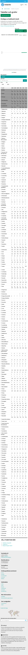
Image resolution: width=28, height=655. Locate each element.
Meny (26, 4)
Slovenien (4, 453)
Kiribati (3, 291)
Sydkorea (4, 471)
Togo (3, 490)
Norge (3, 384)
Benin (3, 145)
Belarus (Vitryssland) (4, 139)
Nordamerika (5, 100)
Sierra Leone (4, 446)
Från (2, 82)
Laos (3, 308)
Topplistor (5, 544)
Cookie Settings (4, 608)
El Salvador (4, 195)
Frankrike (4, 215)
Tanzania (4, 482)
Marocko (4, 339)
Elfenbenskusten (5, 197)
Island (3, 258)
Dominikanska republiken (4, 186)
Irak (3, 251)
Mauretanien (4, 343)
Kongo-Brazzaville (6, 296)
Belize (3, 143)
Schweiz (3, 438)
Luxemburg (4, 325)
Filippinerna (4, 211)
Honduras (4, 244)
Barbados (4, 136)
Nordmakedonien (5, 382)
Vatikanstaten (5, 523)
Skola (2, 604)
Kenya (3, 284)
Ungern (3, 511)
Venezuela (4, 525)
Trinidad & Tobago (6, 494)
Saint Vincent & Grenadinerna (5, 424)
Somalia (3, 455)
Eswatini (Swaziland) (3, 204)
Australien (4, 125)
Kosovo (3, 300)
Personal (3, 577)
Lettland (4, 312)
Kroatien (4, 302)
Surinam (4, 465)
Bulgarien (4, 161)
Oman (3, 388)
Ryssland (4, 415)
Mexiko (3, 348)
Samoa (3, 429)
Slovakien (4, 451)
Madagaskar (4, 327)
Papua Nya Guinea (6, 399)
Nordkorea (4, 380)
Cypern (3, 177)
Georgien (4, 225)
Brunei (3, 159)
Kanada (3, 278)
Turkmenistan (5, 501)
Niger (3, 376)
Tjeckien (4, 488)
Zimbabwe (4, 531)
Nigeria (3, 378)
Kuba (3, 304)
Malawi (3, 329)
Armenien (4, 123)
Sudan (3, 463)
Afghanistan (4, 109)
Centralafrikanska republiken (5, 168)
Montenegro (4, 361)
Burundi (3, 166)
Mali (3, 335)
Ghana (3, 227)
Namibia (3, 366)
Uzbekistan (4, 518)
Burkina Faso (4, 163)
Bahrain (3, 132)
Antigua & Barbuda (6, 119)
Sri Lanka (4, 459)
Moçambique (4, 353)
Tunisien (4, 496)
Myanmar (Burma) (6, 363)
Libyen (3, 318)
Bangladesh (4, 134)
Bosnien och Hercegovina (4, 153)
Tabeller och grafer (7, 543)
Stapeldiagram (19, 30)
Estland (3, 201)
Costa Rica (4, 175)
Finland (3, 213)
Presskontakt (4, 575)
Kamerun (4, 276)
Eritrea (3, 199)
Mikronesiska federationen (4, 350)
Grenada (4, 231)
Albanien (4, 111)
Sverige (3, 467)
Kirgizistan (4, 289)
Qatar (3, 409)
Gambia (3, 223)
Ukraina (3, 509)
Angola (3, 117)
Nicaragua (4, 374)
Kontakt (2, 574)
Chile (3, 171)
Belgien (3, 141)
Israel (3, 260)
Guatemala (4, 233)
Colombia (4, 173)
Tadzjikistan (4, 478)
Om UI (2, 572)
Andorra (3, 115)
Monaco (3, 357)
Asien (3, 93)
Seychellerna (5, 444)
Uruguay (4, 513)
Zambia (3, 529)
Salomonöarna (5, 426)
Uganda (3, 507)
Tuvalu (3, 503)
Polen (3, 405)
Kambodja (4, 273)
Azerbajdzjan (5, 128)
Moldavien (4, 355)
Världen (3, 76)
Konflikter (3, 596)
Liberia (3, 316)
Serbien (3, 442)
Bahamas (4, 130)
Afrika (3, 90)
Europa (3, 96)
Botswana (4, 155)
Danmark (4, 179)
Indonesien (4, 249)
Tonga (3, 492)
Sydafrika (4, 469)
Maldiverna (4, 333)
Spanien (3, 457)
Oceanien (4, 103)
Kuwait (3, 306)
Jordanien (4, 271)
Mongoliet (4, 359)
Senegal (3, 440)
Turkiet (3, 498)
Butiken (2, 578)
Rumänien (4, 411)
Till (6, 82)
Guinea (3, 235)
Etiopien (4, 207)
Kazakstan (4, 282)
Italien (3, 262)
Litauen (3, 323)
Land (3, 87)
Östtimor (4, 535)
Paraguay (4, 401)
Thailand (4, 486)
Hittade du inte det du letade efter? (8, 618)
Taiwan (3, 480)
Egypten (4, 191)
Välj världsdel (3, 74)
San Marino (4, 431)
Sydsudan (4, 473)
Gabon (3, 221)
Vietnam (4, 527)
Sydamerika (4, 105)
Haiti (3, 242)
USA (3, 515)
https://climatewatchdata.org (7, 26)
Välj (25, 1)
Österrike (4, 533)
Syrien (3, 476)
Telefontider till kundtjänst (6, 557)
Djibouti (3, 181)
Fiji (2, 209)
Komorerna (4, 294)
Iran (3, 253)
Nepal (3, 372)
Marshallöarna (5, 341)
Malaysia (4, 331)
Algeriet (3, 113)
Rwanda (3, 413)
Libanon (3, 314)
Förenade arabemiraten (4, 218)
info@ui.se (6, 556)
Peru (3, 403)
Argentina (4, 121)
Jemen (3, 269)
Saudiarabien (5, 436)
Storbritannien (5, 461)
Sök (22, 4)
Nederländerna (5, 370)
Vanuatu (3, 521)
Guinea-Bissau (5, 238)
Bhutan (3, 148)
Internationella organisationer (7, 598)
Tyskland (4, 505)
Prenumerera (3, 603)
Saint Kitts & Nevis (6, 419)
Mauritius (4, 345)
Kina (3, 286)
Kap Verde (4, 280)
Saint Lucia (4, 421)
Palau (3, 392)
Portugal (4, 407)
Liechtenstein (5, 320)
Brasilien (4, 157)
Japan (3, 266)
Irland (3, 255)
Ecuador (4, 189)
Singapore (4, 449)
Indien (3, 246)
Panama (3, 397)
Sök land (2, 78)
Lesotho (4, 310)
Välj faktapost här (6, 15)
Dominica (4, 184)
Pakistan (4, 390)
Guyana (3, 240)
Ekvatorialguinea (5, 193)
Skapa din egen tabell (7, 545)
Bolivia (3, 150)
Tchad (3, 484)
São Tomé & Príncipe (4, 433)
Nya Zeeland (4, 386)
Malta (3, 337)
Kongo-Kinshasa (5, 298)
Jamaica (3, 264)
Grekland (4, 229)
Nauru (3, 368)
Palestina (4, 395)
